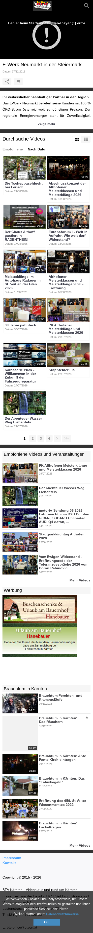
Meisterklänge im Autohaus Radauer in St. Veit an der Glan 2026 (23, 282)
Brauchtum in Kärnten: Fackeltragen (58, 825)
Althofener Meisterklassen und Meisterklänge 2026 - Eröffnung (66, 282)
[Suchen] (87, 5)
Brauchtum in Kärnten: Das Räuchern (58, 720)
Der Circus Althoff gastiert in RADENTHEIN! (20, 235)
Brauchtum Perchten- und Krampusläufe (61, 697)
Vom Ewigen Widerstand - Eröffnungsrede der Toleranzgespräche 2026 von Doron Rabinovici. (63, 562)
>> (66, 438)
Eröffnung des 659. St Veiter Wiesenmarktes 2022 (62, 803)
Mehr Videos (80, 580)
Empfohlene (12, 149)
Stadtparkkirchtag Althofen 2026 (62, 536)
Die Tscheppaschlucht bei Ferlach (24, 185)
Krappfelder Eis (62, 370)
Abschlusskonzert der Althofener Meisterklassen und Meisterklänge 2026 (67, 189)
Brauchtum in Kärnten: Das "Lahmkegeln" (62, 780)
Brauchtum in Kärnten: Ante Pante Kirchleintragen (62, 758)
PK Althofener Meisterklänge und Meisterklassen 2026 (66, 329)
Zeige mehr (46, 124)
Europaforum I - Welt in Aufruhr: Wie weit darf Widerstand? (68, 235)
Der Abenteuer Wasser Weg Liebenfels (23, 420)
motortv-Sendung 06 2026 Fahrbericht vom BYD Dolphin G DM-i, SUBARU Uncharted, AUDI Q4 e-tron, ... (64, 516)
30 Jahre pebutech (20, 325)
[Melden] (18, 81)
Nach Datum (38, 149)
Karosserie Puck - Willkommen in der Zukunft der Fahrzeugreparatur (20, 375)
